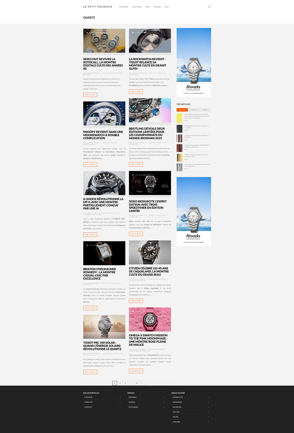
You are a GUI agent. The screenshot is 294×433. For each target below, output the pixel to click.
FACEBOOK (177, 407)
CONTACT (88, 407)
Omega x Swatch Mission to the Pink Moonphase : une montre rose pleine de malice (148, 340)
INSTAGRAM (177, 402)
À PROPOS (88, 397)
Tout (205, 110)
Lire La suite (90, 94)
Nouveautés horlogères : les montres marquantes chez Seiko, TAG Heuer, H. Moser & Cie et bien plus (197, 116)
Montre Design (89, 355)
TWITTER (176, 412)
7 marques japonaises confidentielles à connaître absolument (197, 146)
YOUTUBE (176, 422)
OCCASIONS (133, 407)
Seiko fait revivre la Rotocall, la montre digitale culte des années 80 (103, 63)
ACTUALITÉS (123, 7)
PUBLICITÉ (88, 402)
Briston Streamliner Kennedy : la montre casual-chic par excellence (99, 273)
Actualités (118, 73)
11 (137, 383)
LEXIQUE (132, 402)
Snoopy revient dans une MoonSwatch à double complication (103, 135)
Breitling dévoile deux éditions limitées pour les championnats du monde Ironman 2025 (147, 133)
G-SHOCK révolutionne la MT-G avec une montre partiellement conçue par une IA (103, 203)
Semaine (182, 110)
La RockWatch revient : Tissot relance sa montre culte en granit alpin (147, 63)
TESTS (148, 7)
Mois (194, 110)
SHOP (167, 7)
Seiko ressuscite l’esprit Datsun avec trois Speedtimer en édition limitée (148, 206)
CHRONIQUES (108, 73)
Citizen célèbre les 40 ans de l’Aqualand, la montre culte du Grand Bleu (149, 271)
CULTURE (157, 7)
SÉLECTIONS (136, 7)
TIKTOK (175, 417)
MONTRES (86, 74)
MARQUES (132, 397)
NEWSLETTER (178, 397)
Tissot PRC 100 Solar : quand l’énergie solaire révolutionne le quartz (102, 346)
